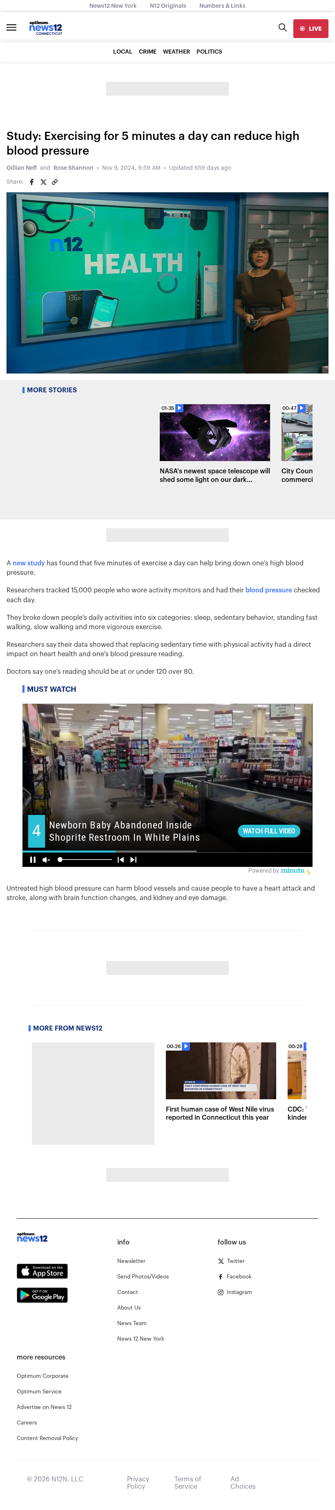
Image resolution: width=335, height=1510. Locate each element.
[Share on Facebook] (32, 182)
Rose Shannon (74, 168)
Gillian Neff (22, 168)
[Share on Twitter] (43, 182)
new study (29, 563)
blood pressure (269, 590)
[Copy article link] (54, 182)
